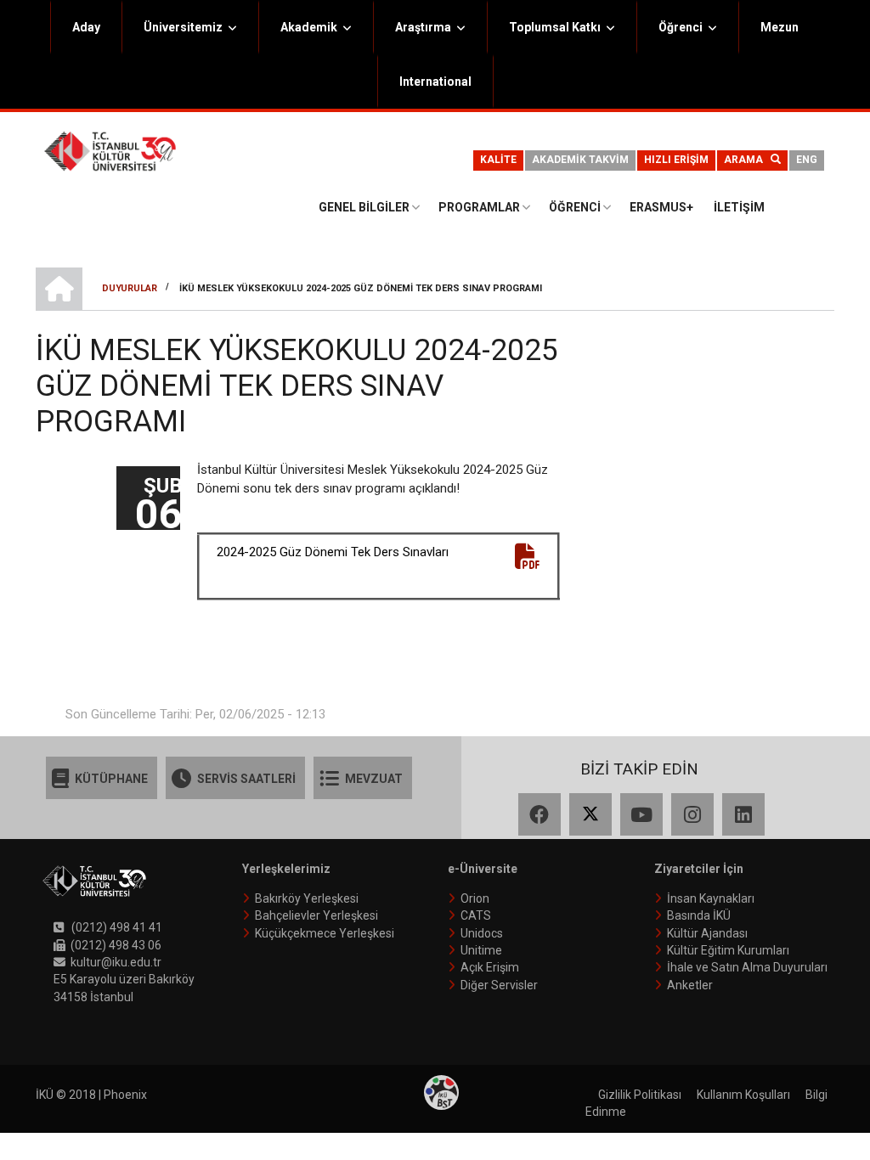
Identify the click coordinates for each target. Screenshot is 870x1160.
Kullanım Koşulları (743, 1094)
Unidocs (481, 933)
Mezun (779, 27)
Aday (86, 27)
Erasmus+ (661, 207)
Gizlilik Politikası (639, 1094)
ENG (806, 160)
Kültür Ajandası (707, 933)
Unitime (481, 950)
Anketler (690, 985)
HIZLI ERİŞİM (676, 160)
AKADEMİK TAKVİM (580, 160)
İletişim (739, 207)
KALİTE (498, 160)
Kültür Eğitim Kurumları (728, 950)
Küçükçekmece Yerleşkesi (324, 933)
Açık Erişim (489, 967)
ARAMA (747, 160)
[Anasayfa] (110, 150)
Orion (474, 898)
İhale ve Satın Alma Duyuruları (747, 967)
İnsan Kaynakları (710, 898)
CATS (475, 915)
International (435, 81)
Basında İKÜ (699, 915)
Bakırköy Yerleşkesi (307, 898)
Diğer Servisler (499, 985)
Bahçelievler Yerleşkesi (316, 915)
